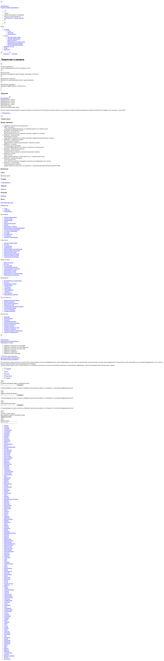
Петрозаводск (8, 571)
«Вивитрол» (7, 288)
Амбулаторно (8, 247)
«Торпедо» (7, 291)
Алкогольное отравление (11, 257)
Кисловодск (7, 493)
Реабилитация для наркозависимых (14, 228)
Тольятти (6, 622)
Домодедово (7, 473)
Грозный (6, 465)
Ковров (6, 496)
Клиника (6, 29)
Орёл (5, 560)
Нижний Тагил (8, 545)
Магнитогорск (8, 519)
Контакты (7, 49)
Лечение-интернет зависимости (13, 330)
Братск (6, 445)
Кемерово (7, 490)
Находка (6, 536)
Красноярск (7, 508)
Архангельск (8, 430)
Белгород (6, 439)
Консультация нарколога (11, 303)
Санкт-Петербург (9, 589)
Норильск (7, 554)
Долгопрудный (8, 471)
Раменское (7, 579)
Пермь (6, 570)
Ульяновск (7, 632)
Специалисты (12, 34)
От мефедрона (8, 234)
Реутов (6, 580)
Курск (6, 514)
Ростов (6, 582)
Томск (6, 623)
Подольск (7, 573)
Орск (5, 565)
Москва (6, 525)
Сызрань (6, 614)
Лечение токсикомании (11, 237)
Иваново (6, 479)
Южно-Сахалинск (9, 655)
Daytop (6, 225)
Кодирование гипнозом (11, 294)
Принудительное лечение (11, 255)
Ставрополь (7, 608)
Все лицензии (5, 98)
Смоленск (7, 602)
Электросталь (8, 652)
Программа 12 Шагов (10, 226)
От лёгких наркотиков (10, 231)
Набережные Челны (10, 533)
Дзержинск (7, 470)
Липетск (6, 516)
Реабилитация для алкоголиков (13, 249)
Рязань (6, 586)
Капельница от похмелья (11, 275)
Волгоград (7, 454)
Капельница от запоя (10, 270)
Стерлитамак (8, 611)
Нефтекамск (7, 539)
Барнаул (6, 436)
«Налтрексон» (8, 293)
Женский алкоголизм (10, 252)
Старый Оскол (8, 609)
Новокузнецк (8, 546)
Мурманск (7, 528)
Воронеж (6, 462)
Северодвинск (8, 596)
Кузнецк (6, 511)
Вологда (6, 461)
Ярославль (7, 659)
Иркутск (6, 482)
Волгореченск (8, 457)
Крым (6, 510)
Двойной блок (8, 285)
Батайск (6, 438)
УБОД (6, 222)
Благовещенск (8, 444)
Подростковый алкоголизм (12, 250)
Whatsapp (6, 53)
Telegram (14, 53)
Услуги (6, 35)
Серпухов (7, 599)
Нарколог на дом (9, 46)
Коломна (6, 497)
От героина (7, 235)
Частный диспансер (10, 223)
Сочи (5, 606)
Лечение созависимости (11, 332)
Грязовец (6, 467)
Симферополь (8, 600)
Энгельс (6, 654)
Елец (5, 476)
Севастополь (8, 594)
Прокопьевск (8, 574)
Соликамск (7, 605)
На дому (6, 244)
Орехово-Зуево (8, 563)
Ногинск (6, 553)
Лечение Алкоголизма (14, 37)
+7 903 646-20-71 (9, 18)
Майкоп (6, 520)
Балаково (6, 433)
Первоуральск (8, 568)
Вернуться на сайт (6, 416)
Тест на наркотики (9, 309)
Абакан (6, 425)
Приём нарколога (9, 302)
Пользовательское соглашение (9, 359)
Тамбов (6, 619)
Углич (6, 629)
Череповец (7, 643)
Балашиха (7, 434)
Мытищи (6, 531)
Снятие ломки (8, 219)
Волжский (7, 459)
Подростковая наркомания (11, 229)
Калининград (8, 487)
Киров (6, 491)
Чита (5, 646)
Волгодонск (7, 456)
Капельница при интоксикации (13, 273)
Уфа (5, 636)
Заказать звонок (18, 18)
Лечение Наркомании (14, 38)
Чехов (6, 645)
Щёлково (6, 651)
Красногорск (8, 505)
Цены (5, 48)
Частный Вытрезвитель (11, 267)
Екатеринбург (8, 474)
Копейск (6, 500)
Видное (6, 448)
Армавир (6, 428)
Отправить (20, 385)
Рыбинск (6, 585)
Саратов (6, 593)
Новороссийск (8, 548)
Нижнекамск (8, 542)
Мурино (6, 527)
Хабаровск (7, 637)
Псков (6, 576)
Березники (7, 441)
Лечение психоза (9, 326)
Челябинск (7, 642)
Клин (5, 494)
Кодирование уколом (10, 283)
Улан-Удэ (6, 631)
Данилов (6, 468)
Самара (6, 588)
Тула (5, 625)
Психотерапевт (8, 318)
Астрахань (7, 431)
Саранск (6, 591)
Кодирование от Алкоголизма (16, 42)
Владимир (7, 453)
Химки (6, 639)
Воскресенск (8, 464)
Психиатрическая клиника (12, 323)
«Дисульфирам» (8, 290)
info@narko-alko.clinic (7, 202)
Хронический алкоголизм (11, 253)
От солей (6, 232)
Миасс (6, 523)
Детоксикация (8, 220)
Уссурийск (7, 634)
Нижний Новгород (9, 543)
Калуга (6, 488)
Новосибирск (8, 550)
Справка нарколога (9, 311)
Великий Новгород (9, 447)
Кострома (7, 504)
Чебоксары (7, 640)
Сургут (6, 612)
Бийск (6, 442)
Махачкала (7, 522)
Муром (6, 530)
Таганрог (6, 617)
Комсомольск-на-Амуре (11, 499)
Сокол (6, 603)
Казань (6, 485)
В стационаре (8, 246)
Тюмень (6, 628)
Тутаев (6, 626)
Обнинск (6, 556)
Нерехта (6, 537)
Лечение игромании (10, 329)
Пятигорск (7, 577)
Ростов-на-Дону (8, 583)
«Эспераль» (7, 287)
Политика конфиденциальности (10, 358)
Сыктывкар (7, 616)
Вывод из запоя (12, 40)
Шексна (6, 649)
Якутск (6, 657)
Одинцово (7, 557)
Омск (5, 559)
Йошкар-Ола (8, 484)
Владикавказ (8, 451)
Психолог (7, 320)
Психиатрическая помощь (15, 45)
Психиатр (7, 317)
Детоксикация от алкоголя (11, 268)
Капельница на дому (10, 272)
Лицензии (10, 32)
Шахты (6, 648)
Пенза (6, 566)
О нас (9, 31)
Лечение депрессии (9, 324)
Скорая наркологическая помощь (13, 306)
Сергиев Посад (8, 597)
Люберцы (7, 517)
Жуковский (7, 477)
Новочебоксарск (9, 551)
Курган (6, 513)
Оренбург (7, 562)
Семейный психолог (10, 321)
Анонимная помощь (10, 308)
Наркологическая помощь (15, 43)
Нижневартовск (8, 540)
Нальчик (6, 534)
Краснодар (7, 507)
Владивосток (8, 450)
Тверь (5, 620)
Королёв (6, 502)
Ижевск (6, 480)
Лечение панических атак (11, 327)
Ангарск (6, 427)
